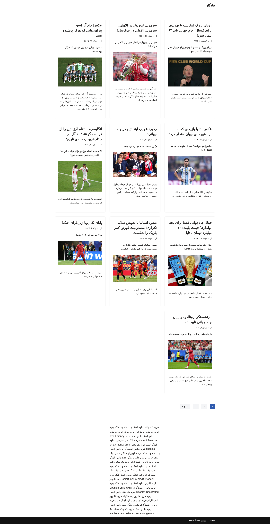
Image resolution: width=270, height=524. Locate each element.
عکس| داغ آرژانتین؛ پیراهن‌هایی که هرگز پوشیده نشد (82, 30)
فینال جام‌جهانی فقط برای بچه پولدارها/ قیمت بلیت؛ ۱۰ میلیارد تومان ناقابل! (190, 228)
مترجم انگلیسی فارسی (128, 440)
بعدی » (185, 406)
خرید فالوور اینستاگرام (133, 448)
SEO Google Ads (145, 513)
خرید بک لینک (152, 427)
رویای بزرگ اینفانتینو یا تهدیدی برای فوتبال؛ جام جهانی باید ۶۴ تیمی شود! (190, 30)
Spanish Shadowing (121, 487)
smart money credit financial (138, 479)
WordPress (194, 520)
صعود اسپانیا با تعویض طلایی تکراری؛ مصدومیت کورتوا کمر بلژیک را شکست (135, 228)
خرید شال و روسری (134, 431)
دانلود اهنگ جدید (135, 427)
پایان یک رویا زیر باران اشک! (82, 222)
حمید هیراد (150, 474)
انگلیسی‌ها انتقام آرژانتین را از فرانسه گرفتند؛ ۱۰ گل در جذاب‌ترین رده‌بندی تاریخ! (81, 134)
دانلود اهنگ (148, 436)
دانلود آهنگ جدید (123, 500)
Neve (212, 520)
